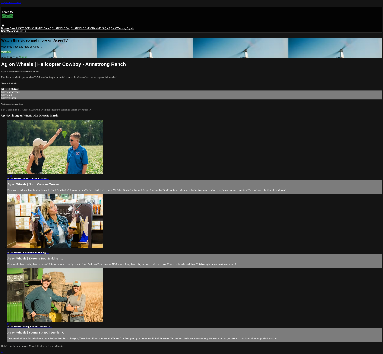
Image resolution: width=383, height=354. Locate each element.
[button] (3, 25)
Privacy (17, 346)
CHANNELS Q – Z (100, 28)
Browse (5, 28)
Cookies (25, 346)
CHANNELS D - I (61, 28)
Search (14, 28)
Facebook (6, 89)
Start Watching (119, 28)
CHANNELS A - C (41, 28)
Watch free (6, 52)
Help (3, 346)
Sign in (130, 28)
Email (16, 89)
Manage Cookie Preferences (42, 346)
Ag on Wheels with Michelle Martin (16, 71)
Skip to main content (11, 2)
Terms (9, 346)
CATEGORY (25, 28)
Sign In (22, 31)
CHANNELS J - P (80, 28)
